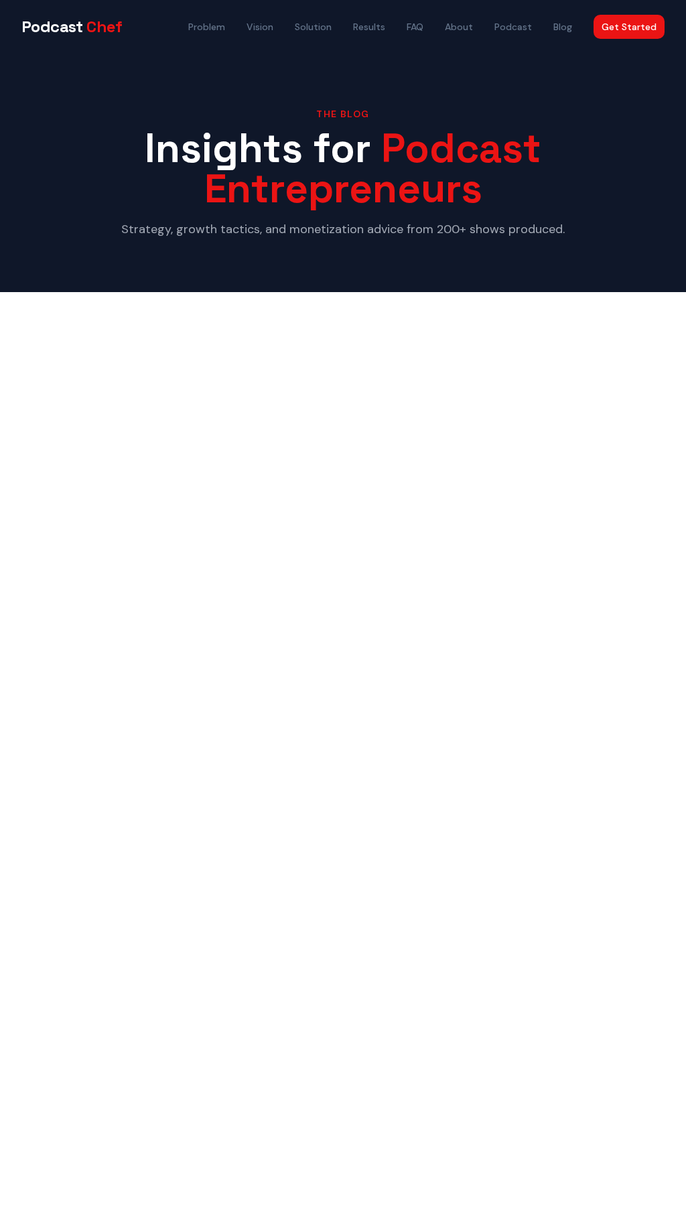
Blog (562, 27)
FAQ (415, 27)
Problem (206, 27)
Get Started (629, 27)
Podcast (72, 26)
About (459, 27)
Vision (260, 27)
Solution (313, 27)
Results (369, 27)
